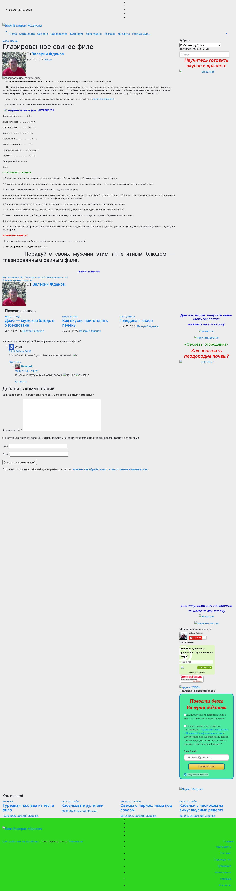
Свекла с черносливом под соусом (146, 807)
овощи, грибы (70, 801)
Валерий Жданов (47, 54)
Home (13, 33)
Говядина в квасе (136, 320)
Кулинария (76, 33)
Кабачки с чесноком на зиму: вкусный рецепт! (201, 807)
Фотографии (94, 33)
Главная (228, 841)
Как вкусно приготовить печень (85, 322)
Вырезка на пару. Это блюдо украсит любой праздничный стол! (35, 277)
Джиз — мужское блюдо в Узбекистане (29, 322)
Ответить (15, 362)
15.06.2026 (9, 815)
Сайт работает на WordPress (20, 841)
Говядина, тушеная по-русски (17, 280)
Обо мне (42, 33)
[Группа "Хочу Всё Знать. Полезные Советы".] (191, 678)
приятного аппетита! (103, 99)
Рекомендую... (141, 33)
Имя (5, 446)
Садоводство (59, 33)
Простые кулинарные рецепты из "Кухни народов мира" (197, 652)
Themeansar (75, 841)
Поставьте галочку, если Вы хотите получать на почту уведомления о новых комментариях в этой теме (72, 437)
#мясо (48, 59)
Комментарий (12, 430)
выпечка (7, 801)
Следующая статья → (36, 246)
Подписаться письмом (197, 672)
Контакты (124, 33)
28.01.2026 (68, 811)
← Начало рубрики (13, 246)
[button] (6, 31)
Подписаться (206, 766)
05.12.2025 (127, 815)
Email (5, 454)
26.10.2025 (186, 815)
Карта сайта (27, 33)
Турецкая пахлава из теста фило (28, 807)
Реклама (109, 33)
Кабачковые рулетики (82, 805)
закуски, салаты (130, 801)
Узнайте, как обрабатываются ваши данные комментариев (110, 469)
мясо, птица (10, 40)
